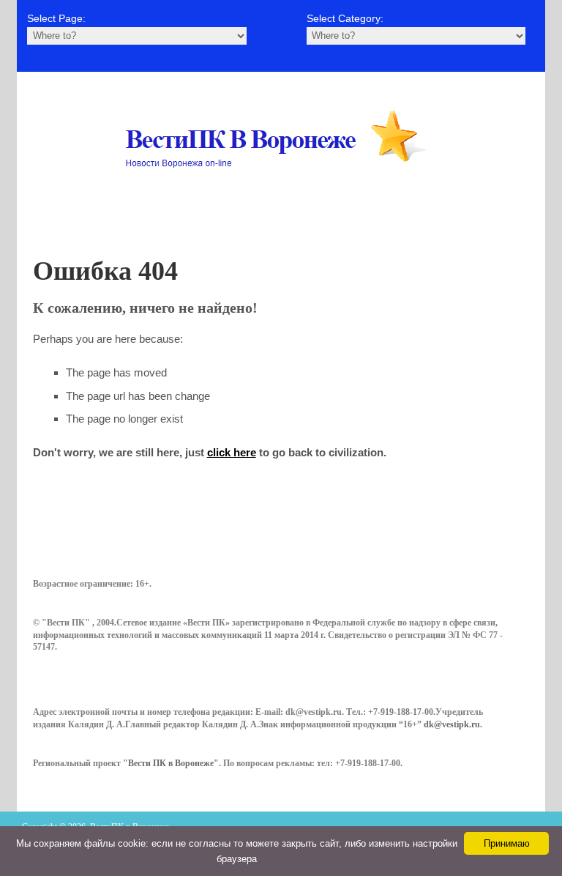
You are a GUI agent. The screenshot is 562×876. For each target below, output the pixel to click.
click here (231, 452)
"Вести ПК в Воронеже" (171, 763)
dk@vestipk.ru (452, 724)
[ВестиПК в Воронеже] (281, 195)
